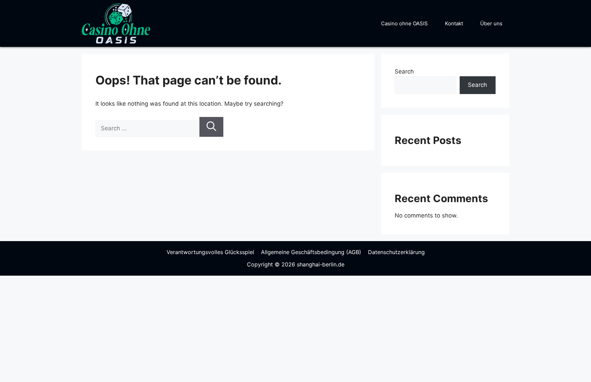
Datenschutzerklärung (396, 252)
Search (404, 71)
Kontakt (454, 23)
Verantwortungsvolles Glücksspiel (210, 252)
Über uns (491, 23)
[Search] (211, 127)
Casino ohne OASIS (404, 23)
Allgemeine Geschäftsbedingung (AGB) (311, 252)
